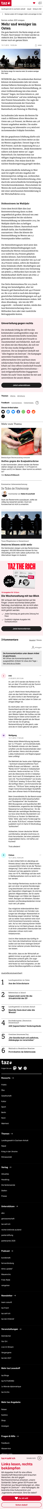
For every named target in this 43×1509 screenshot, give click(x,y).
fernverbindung (7, 1263)
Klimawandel (6, 1157)
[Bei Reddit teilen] (33, 411)
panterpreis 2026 (8, 1241)
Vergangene (6, 1353)
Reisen (4, 1409)
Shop (3, 1420)
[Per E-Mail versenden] (3, 411)
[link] (13, 9)
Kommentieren (16, 403)
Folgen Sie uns (6, 1068)
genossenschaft (7, 1219)
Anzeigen (5, 1426)
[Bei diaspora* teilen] (28, 411)
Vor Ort (4, 1341)
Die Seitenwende (8, 1185)
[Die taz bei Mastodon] (15, 1069)
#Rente (13, 396)
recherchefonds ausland (11, 1230)
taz (6, 1062)
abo (3, 1213)
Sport (3, 1107)
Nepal (3, 1146)
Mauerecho (6, 1274)
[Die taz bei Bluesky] (20, 1069)
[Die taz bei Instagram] (25, 1069)
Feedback (5, 1443)
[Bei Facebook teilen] (18, 411)
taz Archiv (5, 1392)
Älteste (39, 640)
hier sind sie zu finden (11, 663)
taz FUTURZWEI (7, 1381)
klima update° (7, 1269)
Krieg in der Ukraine (9, 1151)
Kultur (3, 1101)
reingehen (5, 1285)
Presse (4, 1196)
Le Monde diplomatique (11, 1386)
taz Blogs (5, 1375)
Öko (3, 1090)
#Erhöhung (21, 396)
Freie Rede (5, 1280)
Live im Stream (7, 1347)
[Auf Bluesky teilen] (13, 411)
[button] (40, 3)
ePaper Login (6, 1454)
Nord (3, 1118)
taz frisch (5, 1308)
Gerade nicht (31, 1458)
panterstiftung (7, 1235)
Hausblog (5, 1180)
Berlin (3, 1112)
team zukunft (6, 1302)
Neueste (32, 640)
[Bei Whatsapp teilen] (23, 411)
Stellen (4, 1191)
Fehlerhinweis (29, 403)
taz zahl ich (5, 1224)
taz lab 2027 (6, 1358)
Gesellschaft (6, 1096)
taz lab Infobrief (7, 1319)
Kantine (4, 1415)
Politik (4, 1085)
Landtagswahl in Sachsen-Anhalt (14, 1140)
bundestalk (5, 1258)
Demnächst (6, 1336)
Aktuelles (5, 1174)
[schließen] (39, 1458)
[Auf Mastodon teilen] (8, 411)
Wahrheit (5, 1123)
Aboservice (6, 1448)
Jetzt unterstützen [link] (21, 385)
